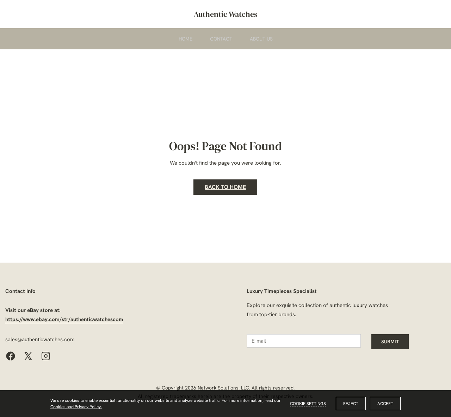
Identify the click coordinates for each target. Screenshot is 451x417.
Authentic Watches (226, 14)
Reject (350, 403)
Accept (385, 403)
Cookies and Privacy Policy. (76, 407)
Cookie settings (308, 403)
